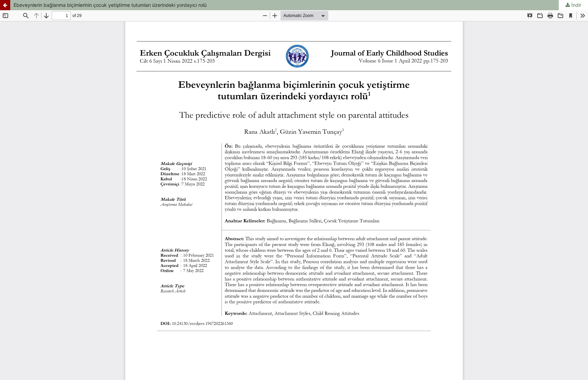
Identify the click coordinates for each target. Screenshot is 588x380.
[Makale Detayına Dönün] (5, 5)
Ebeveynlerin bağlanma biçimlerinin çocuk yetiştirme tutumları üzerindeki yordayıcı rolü (110, 5)
